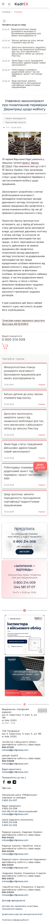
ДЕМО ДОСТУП (40, 466)
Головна (6, 12)
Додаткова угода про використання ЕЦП (22, 914)
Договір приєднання (13, 900)
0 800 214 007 (9, 800)
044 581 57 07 (24, 587)
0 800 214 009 (25, 582)
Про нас (6, 788)
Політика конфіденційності (15, 920)
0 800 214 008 (9, 808)
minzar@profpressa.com (15, 750)
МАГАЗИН (24, 551)
